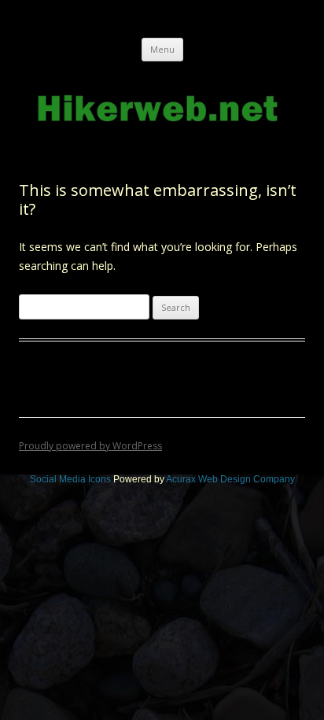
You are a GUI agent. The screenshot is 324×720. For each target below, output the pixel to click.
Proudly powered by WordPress (90, 445)
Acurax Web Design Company (230, 479)
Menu (162, 49)
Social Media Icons (70, 479)
